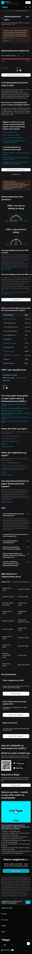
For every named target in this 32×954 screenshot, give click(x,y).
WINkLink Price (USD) (6, 589)
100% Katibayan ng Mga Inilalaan (12, 355)
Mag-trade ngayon (16, 785)
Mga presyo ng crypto (10, 10)
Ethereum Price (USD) (22, 604)
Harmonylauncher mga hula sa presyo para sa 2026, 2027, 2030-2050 (15, 268)
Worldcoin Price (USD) (7, 612)
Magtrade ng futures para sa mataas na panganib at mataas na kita (15, 414)
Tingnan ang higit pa (7, 502)
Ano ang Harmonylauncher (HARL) (13, 138)
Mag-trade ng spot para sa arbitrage (11, 410)
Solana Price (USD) (24, 589)
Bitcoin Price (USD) (23, 665)
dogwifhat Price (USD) (22, 612)
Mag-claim (27, 902)
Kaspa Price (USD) (8, 621)
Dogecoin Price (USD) (6, 637)
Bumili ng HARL (16, 299)
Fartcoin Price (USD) (6, 665)
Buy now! (4, 444)
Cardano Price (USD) (6, 646)
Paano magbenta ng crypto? (11, 135)
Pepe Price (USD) (23, 637)
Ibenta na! (4, 472)
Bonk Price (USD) (23, 646)
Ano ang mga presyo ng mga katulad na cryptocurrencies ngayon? (14, 141)
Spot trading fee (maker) (9, 319)
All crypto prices (16, 174)
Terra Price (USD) (7, 629)
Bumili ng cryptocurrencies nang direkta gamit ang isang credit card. (16, 158)
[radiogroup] (10, 378)
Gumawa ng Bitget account (10, 152)
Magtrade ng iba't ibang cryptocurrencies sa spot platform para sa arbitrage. (15, 163)
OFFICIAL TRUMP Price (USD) (7, 604)
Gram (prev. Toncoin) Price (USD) (6, 655)
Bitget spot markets (10, 37)
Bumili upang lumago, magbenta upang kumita (14, 408)
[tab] (16, 908)
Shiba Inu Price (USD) (22, 629)
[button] (16, 908)
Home (2, 10)
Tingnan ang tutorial (7, 446)
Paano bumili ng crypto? (10, 132)
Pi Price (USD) (22, 655)
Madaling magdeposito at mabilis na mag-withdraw (13, 405)
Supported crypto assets (9, 343)
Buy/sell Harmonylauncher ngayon (16, 75)
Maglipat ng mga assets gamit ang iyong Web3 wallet (14, 421)
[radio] (6, 378)
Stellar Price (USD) (8, 596)
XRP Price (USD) (23, 596)
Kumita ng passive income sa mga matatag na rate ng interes (16, 417)
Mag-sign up (6, 40)
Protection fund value (8, 351)
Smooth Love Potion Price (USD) (23, 621)
